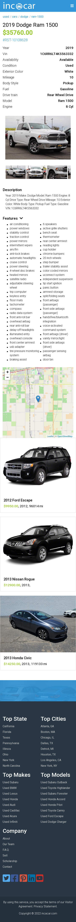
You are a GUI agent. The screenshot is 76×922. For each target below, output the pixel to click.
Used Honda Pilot (51, 805)
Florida (7, 732)
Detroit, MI (47, 749)
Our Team (8, 844)
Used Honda (10, 799)
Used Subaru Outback (54, 782)
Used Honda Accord (53, 799)
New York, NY (49, 765)
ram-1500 (37, 16)
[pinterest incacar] (23, 880)
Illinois (7, 749)
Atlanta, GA (47, 726)
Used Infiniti (10, 821)
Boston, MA (48, 732)
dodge (24, 16)
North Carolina (11, 765)
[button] (38, 399)
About (6, 838)
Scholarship (10, 861)
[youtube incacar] (39, 880)
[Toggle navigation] (72, 6)
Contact (7, 866)
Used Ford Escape (52, 816)
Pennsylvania (11, 743)
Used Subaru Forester (54, 793)
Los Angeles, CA (51, 760)
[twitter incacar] (6, 880)
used (6, 16)
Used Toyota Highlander (55, 788)
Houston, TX (48, 754)
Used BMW (10, 788)
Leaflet (50, 436)
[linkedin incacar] (31, 880)
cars (14, 16)
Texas (6, 737)
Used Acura (10, 816)
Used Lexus (10, 793)
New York (8, 760)
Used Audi (9, 805)
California (8, 726)
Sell (5, 855)
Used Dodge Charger (53, 821)
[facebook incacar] (14, 880)
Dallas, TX (47, 743)
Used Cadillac (11, 810)
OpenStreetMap (64, 436)
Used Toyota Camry (53, 810)
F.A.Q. (6, 849)
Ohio (5, 754)
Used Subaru (10, 782)
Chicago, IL (47, 737)
